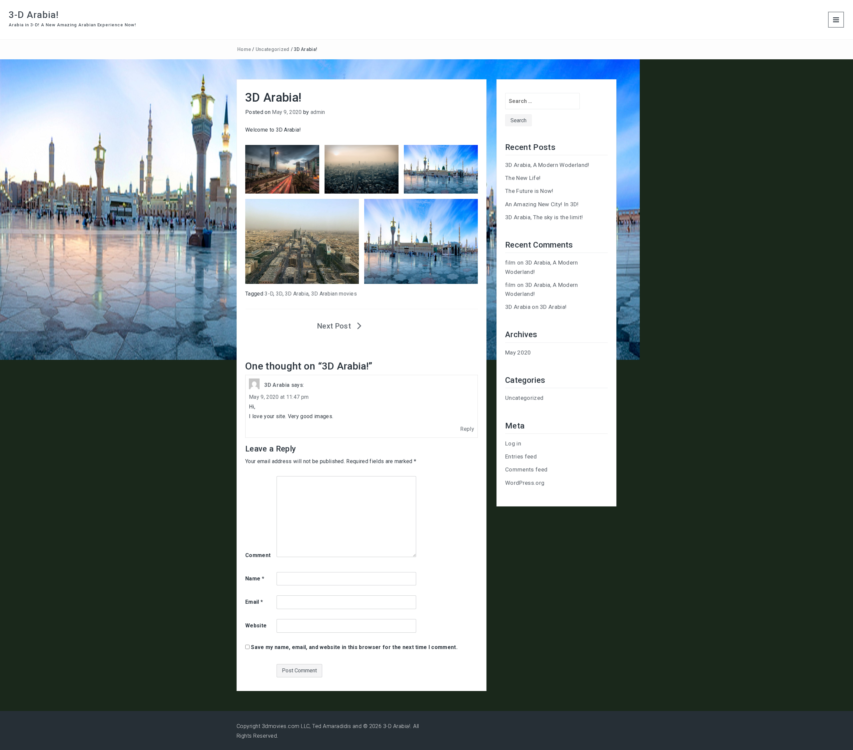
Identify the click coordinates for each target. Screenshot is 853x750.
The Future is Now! (529, 191)
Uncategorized (273, 49)
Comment (258, 555)
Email (254, 602)
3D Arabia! (553, 307)
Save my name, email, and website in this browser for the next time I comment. (354, 647)
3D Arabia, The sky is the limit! (544, 217)
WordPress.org (524, 482)
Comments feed (526, 469)
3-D (269, 294)
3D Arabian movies (334, 294)
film (510, 262)
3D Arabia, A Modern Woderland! (547, 165)
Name (254, 578)
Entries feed (521, 456)
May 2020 (518, 352)
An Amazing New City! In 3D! (542, 204)
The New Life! (522, 178)
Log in (513, 443)
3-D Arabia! (34, 14)
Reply (467, 429)
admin (318, 112)
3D (279, 294)
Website (256, 625)
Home (244, 49)
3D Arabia (297, 294)
